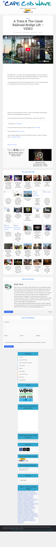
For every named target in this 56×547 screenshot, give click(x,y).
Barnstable (21, 493)
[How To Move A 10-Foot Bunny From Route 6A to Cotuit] (47, 210)
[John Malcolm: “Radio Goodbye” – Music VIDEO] (47, 178)
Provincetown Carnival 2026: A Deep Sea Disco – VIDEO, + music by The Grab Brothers (8, 185)
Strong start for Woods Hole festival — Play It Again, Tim (8, 234)
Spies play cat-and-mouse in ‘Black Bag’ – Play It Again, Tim (47, 253)
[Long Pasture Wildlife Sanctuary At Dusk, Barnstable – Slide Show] (37, 194)
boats (27, 493)
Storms (20, 518)
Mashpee (27, 507)
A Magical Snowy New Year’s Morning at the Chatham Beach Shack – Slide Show (18, 201)
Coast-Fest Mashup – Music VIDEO (37, 216)
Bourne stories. (20, 131)
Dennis (25, 501)
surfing (31, 518)
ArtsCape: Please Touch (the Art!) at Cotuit (47, 233)
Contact (43, 529)
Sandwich (35, 514)
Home (12, 529)
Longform (21, 507)
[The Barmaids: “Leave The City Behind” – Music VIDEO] (37, 178)
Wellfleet (25, 520)
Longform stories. (16, 137)
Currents (27, 529)
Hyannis (31, 505)
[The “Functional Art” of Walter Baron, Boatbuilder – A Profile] (37, 262)
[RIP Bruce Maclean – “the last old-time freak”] (8, 262)
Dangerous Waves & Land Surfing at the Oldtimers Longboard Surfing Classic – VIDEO (8, 218)
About (40, 529)
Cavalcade (30, 497)
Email (22, 335)
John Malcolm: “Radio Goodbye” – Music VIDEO (47, 184)
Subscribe (48, 529)
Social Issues (34, 516)
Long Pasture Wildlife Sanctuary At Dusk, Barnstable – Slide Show (37, 201)
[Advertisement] (17, 69)
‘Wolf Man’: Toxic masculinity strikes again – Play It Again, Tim (47, 269)
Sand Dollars (21, 529)
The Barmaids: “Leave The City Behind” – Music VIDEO (37, 184)
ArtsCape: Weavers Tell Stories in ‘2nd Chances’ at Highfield (8, 201)
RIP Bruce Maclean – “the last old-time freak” (8, 268)
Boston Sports (33, 493)
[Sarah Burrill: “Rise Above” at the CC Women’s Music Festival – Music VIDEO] (37, 227)
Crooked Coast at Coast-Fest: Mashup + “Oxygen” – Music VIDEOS (18, 185)
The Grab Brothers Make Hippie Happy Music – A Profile (18, 253)
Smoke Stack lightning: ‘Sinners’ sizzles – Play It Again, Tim (37, 253)
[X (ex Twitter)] (24, 449)
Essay (20, 503)
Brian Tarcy (34, 32)
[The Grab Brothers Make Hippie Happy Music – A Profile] (18, 246)
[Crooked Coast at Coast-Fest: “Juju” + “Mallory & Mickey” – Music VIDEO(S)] (28, 210)
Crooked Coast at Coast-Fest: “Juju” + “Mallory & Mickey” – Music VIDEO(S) (27, 217)
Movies (33, 507)
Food (36, 503)
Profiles (20, 514)
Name (6, 335)
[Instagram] (28, 449)
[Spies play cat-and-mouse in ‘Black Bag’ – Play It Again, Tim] (47, 246)
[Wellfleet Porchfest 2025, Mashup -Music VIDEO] (18, 210)
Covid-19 (35, 499)
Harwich (20, 505)
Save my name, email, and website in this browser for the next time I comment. (26, 342)
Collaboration (28, 499)
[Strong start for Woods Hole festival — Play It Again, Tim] (8, 227)
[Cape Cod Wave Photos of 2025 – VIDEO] (28, 194)
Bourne (10, 144)
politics (32, 512)
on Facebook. (19, 123)
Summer (26, 518)
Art (34, 491)
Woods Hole (32, 520)
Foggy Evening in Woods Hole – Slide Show (28, 233)
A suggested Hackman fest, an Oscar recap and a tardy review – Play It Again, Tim (18, 269)
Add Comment (26, 32)
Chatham (21, 499)
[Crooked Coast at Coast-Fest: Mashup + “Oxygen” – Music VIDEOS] (18, 178)
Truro (20, 520)
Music (20, 510)
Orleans (27, 512)
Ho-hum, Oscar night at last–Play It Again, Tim (28, 268)
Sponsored (35, 529)
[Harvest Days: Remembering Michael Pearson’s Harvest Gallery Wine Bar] (8, 246)
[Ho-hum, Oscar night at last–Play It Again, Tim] (28, 262)
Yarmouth (21, 522)
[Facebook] (20, 449)
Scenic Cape (37, 127)
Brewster (26, 495)
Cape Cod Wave (22, 497)
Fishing (31, 503)
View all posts (9, 311)
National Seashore (28, 510)
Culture (20, 501)
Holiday (26, 505)
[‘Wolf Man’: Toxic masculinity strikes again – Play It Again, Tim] (47, 262)
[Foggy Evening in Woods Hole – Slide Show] (28, 227)
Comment (6, 322)
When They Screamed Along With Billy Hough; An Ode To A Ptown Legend (27, 185)
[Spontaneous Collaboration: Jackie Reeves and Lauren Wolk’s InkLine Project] (28, 246)
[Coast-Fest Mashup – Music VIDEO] (37, 210)
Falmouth (26, 503)
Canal (15, 144)
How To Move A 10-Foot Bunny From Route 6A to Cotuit (47, 216)
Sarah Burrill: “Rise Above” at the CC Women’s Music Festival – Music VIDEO (37, 235)
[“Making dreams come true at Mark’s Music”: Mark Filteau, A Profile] (47, 194)
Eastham (31, 501)
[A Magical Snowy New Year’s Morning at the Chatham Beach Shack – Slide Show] (18, 194)
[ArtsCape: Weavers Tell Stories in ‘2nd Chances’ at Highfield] (8, 194)
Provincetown (27, 514)
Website (38, 335)
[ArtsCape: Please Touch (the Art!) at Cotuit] (47, 227)
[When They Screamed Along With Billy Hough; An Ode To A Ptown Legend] (28, 178)
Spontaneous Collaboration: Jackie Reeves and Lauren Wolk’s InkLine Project (27, 253)
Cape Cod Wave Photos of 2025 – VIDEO (27, 199)
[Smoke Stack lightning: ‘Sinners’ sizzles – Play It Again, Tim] (37, 246)
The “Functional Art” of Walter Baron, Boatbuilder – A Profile (37, 269)
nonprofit (21, 512)
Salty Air (28, 18)
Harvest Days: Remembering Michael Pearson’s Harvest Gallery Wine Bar (8, 253)
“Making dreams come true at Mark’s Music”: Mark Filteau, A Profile (47, 201)
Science (28, 516)
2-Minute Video (22, 491)
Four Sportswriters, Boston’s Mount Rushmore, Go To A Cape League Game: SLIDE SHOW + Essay (18, 236)
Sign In (51, 529)
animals (29, 491)
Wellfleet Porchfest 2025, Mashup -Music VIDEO (18, 216)
